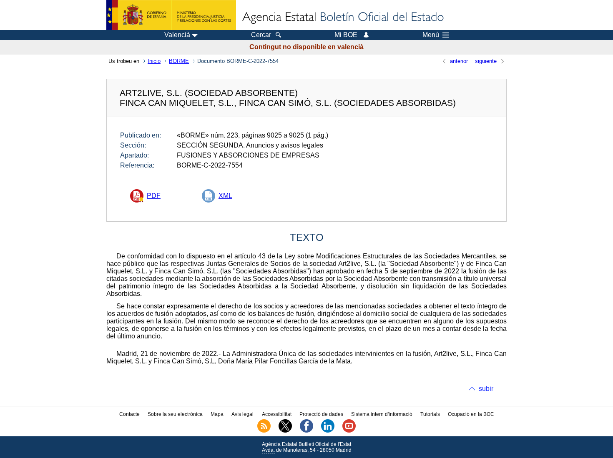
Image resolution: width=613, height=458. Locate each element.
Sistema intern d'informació (381, 414)
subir (486, 388)
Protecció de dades (321, 414)
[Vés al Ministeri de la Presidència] (171, 15)
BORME (179, 61)
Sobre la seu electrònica (175, 414)
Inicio (154, 61)
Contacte (129, 414)
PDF (154, 195)
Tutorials (430, 414)
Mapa (217, 414)
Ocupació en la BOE (471, 414)
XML (225, 195)
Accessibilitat (276, 414)
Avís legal (242, 414)
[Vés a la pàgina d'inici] (342, 17)
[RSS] (264, 431)
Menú (430, 35)
